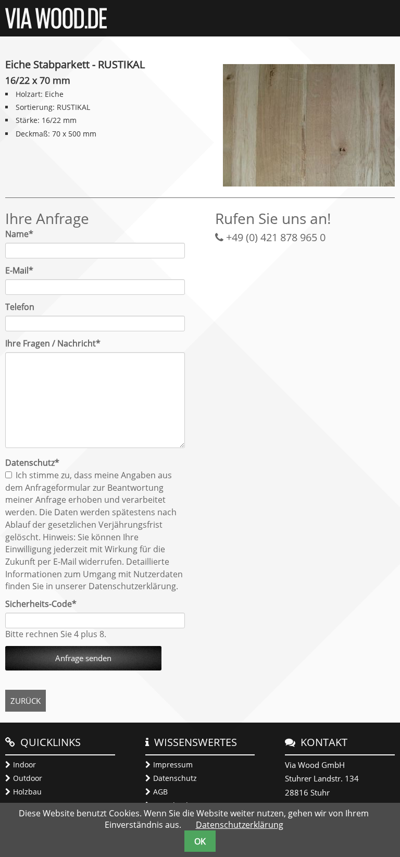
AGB (160, 792)
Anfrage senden (83, 658)
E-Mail (24, 270)
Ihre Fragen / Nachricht (53, 343)
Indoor (24, 764)
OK (200, 841)
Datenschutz (175, 778)
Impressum (173, 764)
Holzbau (27, 792)
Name (24, 234)
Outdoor (27, 778)
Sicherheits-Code (41, 604)
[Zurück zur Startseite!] (56, 25)
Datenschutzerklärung (239, 824)
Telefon (19, 307)
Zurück (25, 700)
